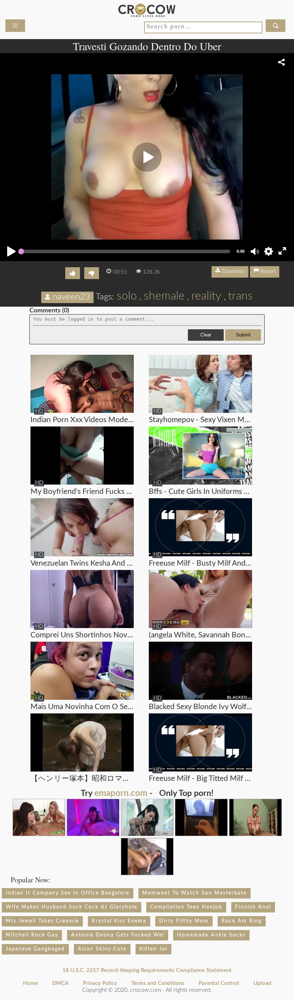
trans (240, 296)
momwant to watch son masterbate (194, 893)
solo (127, 296)
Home (30, 983)
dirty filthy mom (184, 921)
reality (206, 296)
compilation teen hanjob (186, 907)
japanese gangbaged (35, 949)
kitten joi (153, 949)
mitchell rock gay (32, 935)
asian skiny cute (102, 949)
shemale (164, 296)
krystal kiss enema (119, 921)
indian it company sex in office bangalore (67, 893)
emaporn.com (120, 793)
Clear (205, 335)
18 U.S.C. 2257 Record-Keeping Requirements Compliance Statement (147, 970)
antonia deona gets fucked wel (117, 935)
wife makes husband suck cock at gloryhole (71, 907)
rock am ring (242, 921)
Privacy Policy (100, 983)
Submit (243, 335)
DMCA (60, 983)
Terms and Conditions (157, 983)
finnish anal (253, 907)
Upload (262, 983)
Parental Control (219, 983)
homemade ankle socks (211, 935)
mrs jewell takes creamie (42, 921)
